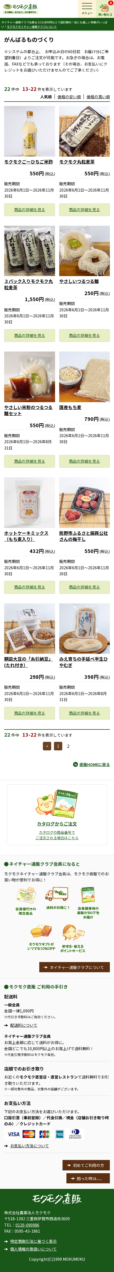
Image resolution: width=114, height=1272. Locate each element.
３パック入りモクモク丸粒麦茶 (28, 284)
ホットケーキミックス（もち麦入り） (26, 536)
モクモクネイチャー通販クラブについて (32, 26)
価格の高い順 (98, 96)
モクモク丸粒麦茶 (77, 161)
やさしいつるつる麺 (79, 281)
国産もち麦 (70, 407)
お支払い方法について (29, 1145)
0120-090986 (27, 1225)
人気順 (46, 96)
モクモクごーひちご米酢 (28, 161)
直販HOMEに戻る (94, 764)
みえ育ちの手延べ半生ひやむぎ (83, 661)
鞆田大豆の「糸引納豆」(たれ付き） (28, 661)
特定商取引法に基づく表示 (33, 1241)
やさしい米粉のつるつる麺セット (28, 410)
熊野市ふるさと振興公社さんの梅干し (83, 536)
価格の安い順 (69, 96)
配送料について (23, 1025)
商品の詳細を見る (29, 209)
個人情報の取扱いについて (33, 1249)
